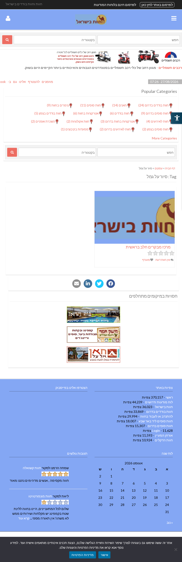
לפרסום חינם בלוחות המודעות (115, 5)
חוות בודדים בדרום (159, 412)
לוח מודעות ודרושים (159, 402)
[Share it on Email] (76, 283)
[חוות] (91, 24)
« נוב (170, 522)
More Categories (164, 138)
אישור (104, 555)
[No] (176, 549)
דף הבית (170, 168)
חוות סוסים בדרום (160, 426)
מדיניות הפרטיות (83, 555)
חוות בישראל (164, 407)
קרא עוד (23, 518)
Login (156, 431)
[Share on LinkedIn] (88, 283)
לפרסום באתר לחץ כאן (157, 5)
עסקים (159, 168)
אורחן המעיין (164, 435)
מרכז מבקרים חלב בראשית (148, 246)
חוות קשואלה (32, 468)
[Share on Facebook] (110, 283)
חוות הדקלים (164, 440)
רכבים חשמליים (170, 68)
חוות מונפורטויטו (40, 496)
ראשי (169, 397)
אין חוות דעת (163, 260)
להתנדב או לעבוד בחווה (156, 416)
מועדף (146, 260)
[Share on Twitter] (99, 283)
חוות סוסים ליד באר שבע (156, 421)
